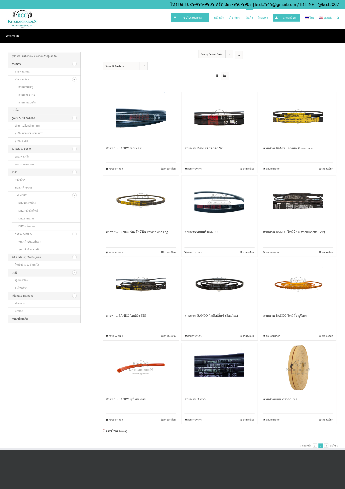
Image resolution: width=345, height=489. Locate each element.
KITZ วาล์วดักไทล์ (28, 210)
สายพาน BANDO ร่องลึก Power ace (287, 148)
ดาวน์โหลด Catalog (116, 431)
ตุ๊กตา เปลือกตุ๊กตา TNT (27, 125)
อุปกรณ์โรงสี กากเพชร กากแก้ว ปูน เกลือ (34, 56)
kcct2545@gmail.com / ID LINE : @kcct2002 (297, 4)
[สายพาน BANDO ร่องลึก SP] (219, 117)
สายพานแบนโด (27, 102)
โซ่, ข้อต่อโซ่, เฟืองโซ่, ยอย (26, 257)
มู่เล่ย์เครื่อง (21, 280)
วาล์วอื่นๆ (20, 180)
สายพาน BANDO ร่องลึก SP (203, 148)
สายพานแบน (22, 71)
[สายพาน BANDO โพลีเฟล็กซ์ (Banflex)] (219, 284)
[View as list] (225, 76)
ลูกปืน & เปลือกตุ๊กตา (23, 118)
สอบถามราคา (116, 168)
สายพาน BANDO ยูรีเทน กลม (126, 399)
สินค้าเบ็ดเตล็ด (20, 319)
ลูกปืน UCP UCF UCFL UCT (29, 133)
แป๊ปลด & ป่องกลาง (22, 296)
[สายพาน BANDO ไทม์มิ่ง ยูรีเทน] (298, 284)
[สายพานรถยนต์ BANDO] (219, 201)
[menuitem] (192, 17)
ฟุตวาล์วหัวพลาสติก (29, 249)
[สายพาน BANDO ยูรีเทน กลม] (141, 368)
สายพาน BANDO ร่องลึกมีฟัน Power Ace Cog (137, 232)
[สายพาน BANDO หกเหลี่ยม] (141, 117)
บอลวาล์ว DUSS (23, 187)
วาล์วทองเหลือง (23, 234)
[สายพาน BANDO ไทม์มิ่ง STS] (141, 284)
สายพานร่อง (22, 79)
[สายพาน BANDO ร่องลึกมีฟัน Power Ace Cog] (141, 201)
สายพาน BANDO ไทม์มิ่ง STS (126, 315)
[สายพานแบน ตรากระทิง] (298, 368)
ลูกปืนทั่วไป (21, 141)
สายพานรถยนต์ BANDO (201, 232)
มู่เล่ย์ (14, 272)
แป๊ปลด (19, 311)
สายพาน (16, 64)
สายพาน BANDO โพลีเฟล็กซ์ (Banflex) (211, 315)
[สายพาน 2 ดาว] (219, 368)
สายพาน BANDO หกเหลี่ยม (125, 148)
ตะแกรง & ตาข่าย (22, 149)
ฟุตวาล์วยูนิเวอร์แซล (29, 241)
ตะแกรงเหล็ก (22, 156)
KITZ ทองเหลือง (27, 203)
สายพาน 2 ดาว (195, 399)
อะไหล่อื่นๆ (21, 288)
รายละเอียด (170, 168)
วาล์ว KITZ (21, 195)
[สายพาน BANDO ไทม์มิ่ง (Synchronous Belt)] (298, 201)
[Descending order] (239, 55)
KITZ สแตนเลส (26, 218)
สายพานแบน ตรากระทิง (280, 399)
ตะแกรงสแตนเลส (24, 164)
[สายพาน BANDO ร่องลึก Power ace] (298, 117)
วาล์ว (14, 172)
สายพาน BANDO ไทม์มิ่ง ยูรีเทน (285, 315)
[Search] (338, 17)
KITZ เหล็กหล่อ (26, 226)
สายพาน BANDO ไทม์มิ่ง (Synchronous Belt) (294, 232)
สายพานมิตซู (25, 87)
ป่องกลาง (20, 303)
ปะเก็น (15, 110)
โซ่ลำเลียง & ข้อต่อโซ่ (27, 265)
